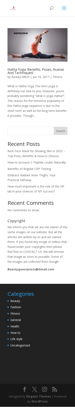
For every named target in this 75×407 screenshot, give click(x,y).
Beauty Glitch (20, 77)
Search (60, 131)
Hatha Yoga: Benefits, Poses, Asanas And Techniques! (36, 71)
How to (15, 333)
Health (14, 326)
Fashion (15, 307)
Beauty (15, 301)
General (15, 320)
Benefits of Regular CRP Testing (29, 169)
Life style (16, 339)
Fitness (57, 77)
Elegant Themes (38, 396)
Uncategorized (20, 345)
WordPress (39, 401)
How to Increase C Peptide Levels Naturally (37, 162)
